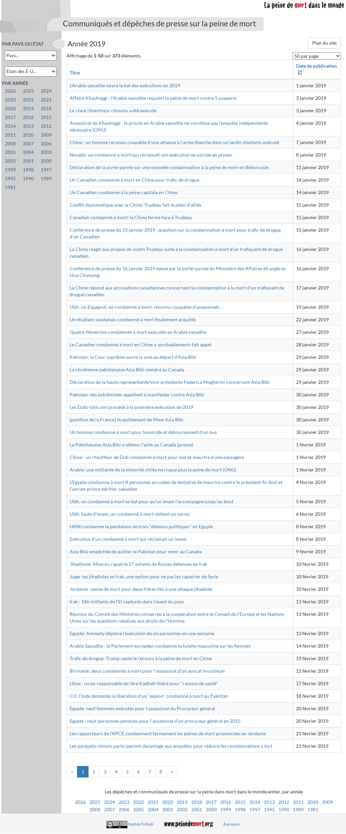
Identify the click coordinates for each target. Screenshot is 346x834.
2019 (182, 802)
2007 (109, 809)
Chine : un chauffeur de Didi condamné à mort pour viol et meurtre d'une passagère (157, 457)
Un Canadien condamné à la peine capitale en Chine (123, 192)
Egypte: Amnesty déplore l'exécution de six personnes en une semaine (142, 633)
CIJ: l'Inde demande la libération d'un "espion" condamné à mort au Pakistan (149, 696)
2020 (167, 802)
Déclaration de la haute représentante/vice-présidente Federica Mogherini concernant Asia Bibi (170, 382)
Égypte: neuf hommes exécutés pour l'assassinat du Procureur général (142, 708)
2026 (80, 802)
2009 (327, 802)
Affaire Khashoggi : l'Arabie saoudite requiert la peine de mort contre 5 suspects (153, 98)
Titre (75, 72)
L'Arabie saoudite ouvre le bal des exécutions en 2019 (125, 85)
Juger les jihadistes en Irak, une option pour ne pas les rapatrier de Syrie (144, 576)
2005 (138, 809)
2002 (182, 809)
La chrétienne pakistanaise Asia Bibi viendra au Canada (127, 369)
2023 (124, 802)
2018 (196, 802)
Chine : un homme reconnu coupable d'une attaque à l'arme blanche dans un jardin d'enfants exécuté (174, 142)
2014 (254, 802)
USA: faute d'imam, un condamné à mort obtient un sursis (130, 514)
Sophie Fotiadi (140, 824)
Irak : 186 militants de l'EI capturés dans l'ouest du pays (127, 601)
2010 (312, 802)
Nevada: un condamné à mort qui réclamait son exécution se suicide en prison (151, 155)
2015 (240, 802)
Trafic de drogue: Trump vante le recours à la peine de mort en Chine (141, 658)
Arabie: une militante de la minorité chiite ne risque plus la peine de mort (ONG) (153, 469)
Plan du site (324, 43)
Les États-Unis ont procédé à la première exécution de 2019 (131, 407)
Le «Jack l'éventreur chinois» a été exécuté (113, 110)
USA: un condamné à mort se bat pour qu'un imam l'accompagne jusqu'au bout (151, 501)
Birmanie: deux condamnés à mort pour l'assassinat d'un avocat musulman (147, 671)
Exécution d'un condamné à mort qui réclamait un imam (128, 539)
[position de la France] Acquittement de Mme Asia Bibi (126, 419)
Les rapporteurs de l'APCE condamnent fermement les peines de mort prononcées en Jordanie (168, 733)
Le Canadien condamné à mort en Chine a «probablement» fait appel (141, 344)
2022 (138, 802)
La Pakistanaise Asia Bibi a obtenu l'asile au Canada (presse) (131, 444)
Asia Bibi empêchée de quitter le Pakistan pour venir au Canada (136, 551)
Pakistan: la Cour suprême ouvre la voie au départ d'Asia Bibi (133, 357)
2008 (95, 809)
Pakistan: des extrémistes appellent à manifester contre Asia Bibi (137, 394)
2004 (153, 809)
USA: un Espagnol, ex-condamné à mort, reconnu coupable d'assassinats (144, 307)
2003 (167, 809)
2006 (124, 809)
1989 (298, 809)
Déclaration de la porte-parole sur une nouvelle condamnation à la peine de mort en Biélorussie (169, 167)
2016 (225, 802)
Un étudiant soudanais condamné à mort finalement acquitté (133, 319)
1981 (312, 809)
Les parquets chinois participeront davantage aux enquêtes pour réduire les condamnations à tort (171, 746)
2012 (283, 802)
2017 (211, 802)
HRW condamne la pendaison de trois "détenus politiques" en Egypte (141, 526)
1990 (283, 809)
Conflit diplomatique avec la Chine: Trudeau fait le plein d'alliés (135, 205)
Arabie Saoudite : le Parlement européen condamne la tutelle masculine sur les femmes (160, 646)
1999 (225, 809)
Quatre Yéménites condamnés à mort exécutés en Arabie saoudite (138, 332)
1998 (240, 809)
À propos (231, 824)
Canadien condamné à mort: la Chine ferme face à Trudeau (131, 217)
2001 (196, 809)
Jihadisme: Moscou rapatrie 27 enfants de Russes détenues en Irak (138, 564)
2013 (269, 802)
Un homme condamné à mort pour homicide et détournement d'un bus (143, 432)
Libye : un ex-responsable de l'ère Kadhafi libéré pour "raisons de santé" (144, 683)
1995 (269, 809)
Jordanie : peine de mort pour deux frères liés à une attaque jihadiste (141, 589)
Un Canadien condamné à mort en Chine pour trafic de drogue (134, 180)
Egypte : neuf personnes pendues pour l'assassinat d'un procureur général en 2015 (155, 721)
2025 (95, 802)
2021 (153, 802)
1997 (254, 809)
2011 (298, 802)
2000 (211, 809)
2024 (109, 802)
